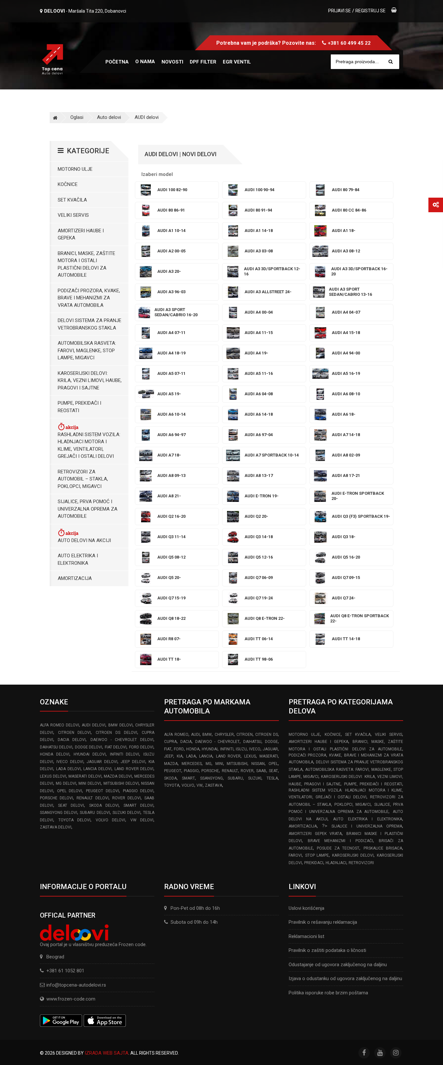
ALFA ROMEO (176, 734)
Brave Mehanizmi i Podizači (340, 841)
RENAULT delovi (92, 798)
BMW (207, 734)
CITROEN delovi (74, 732)
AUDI (195, 734)
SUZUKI (254, 778)
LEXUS (250, 756)
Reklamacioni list (306, 936)
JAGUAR (270, 749)
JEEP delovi (133, 761)
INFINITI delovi (124, 754)
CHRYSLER (224, 734)
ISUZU (241, 749)
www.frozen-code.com (70, 999)
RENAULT (230, 771)
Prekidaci (313, 863)
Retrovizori (361, 863)
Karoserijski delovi (353, 855)
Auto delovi (109, 117)
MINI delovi (89, 783)
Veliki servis (73, 215)
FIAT (168, 749)
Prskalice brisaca (383, 848)
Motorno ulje (75, 169)
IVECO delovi (69, 761)
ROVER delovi (126, 798)
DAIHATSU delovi (56, 747)
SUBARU (235, 778)
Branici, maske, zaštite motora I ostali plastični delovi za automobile (86, 264)
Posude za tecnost (338, 848)
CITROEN (244, 734)
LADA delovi (68, 769)
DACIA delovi (72, 739)
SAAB (261, 771)
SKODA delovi (104, 805)
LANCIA (205, 756)
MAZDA (171, 763)
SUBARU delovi (95, 812)
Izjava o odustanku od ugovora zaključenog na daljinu (345, 978)
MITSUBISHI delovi (121, 783)
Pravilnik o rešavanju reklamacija (323, 922)
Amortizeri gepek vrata (315, 833)
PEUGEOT (172, 771)
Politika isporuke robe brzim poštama (328, 993)
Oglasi (76, 117)
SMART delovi (138, 805)
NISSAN (258, 763)
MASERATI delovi (85, 776)
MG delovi (66, 783)
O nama (145, 61)
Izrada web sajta (106, 1053)
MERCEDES (192, 763)
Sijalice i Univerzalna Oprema (366, 826)
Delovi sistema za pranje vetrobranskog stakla (89, 324)
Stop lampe (317, 855)
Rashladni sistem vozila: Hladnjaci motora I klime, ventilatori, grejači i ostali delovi (89, 445)
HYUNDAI (210, 749)
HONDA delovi (54, 754)
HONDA (192, 749)
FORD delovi (141, 747)
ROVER (247, 771)
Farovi (295, 855)
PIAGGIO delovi (138, 791)
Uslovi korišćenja (306, 908)
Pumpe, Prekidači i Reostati (79, 406)
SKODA (170, 778)
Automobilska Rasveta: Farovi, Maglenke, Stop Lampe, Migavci (87, 350)
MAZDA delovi (118, 776)
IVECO (254, 749)
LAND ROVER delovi (134, 769)
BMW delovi (120, 725)
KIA (180, 756)
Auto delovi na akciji (84, 540)
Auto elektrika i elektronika (78, 559)
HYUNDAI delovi (90, 754)
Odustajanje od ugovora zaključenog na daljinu (338, 964)
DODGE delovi (88, 747)
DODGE (271, 741)
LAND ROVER (228, 756)
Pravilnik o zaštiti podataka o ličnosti (327, 950)
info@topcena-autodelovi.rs (76, 985)
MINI (219, 763)
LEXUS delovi (53, 776)
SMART (188, 778)
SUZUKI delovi (126, 812)
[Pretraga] (390, 61)
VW (200, 785)
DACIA (186, 741)
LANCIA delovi (97, 769)
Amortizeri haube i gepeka (81, 234)
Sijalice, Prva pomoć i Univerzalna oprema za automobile (87, 509)
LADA (191, 756)
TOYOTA (171, 785)
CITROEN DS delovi (116, 732)
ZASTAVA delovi (55, 827)
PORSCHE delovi (56, 798)
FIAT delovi (115, 747)
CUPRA (170, 741)
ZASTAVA (213, 785)
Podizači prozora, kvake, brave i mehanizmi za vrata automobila (89, 298)
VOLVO (188, 785)
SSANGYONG (211, 778)
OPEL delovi (69, 791)
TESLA (272, 778)
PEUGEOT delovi (102, 791)
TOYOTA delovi (74, 820)
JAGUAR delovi (102, 761)
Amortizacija (75, 578)
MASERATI (268, 756)
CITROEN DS (266, 734)
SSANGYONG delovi (58, 812)
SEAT (273, 771)
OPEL (273, 763)
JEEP (168, 756)
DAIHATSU (252, 741)
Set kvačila (72, 200)
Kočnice (68, 184)
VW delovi (142, 820)
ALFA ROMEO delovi (59, 725)
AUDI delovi (147, 117)
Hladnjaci (336, 863)
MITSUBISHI (237, 763)
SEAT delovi (71, 805)
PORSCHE (210, 771)
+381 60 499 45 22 (349, 43)
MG (208, 763)
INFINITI (226, 749)
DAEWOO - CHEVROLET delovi (122, 739)
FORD (179, 749)
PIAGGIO (191, 771)
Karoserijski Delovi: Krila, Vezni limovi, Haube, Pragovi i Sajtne (90, 380)
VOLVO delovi (111, 820)
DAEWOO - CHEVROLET (217, 741)
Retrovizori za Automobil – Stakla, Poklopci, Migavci (83, 479)
